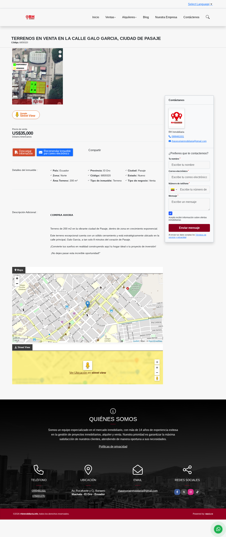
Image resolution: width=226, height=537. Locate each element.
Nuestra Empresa (166, 17)
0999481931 (178, 136)
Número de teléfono (179, 183)
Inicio (95, 17)
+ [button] (17, 278)
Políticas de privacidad (113, 446)
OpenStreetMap (155, 340)
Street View (27, 114)
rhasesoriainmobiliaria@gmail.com (189, 141)
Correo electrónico (179, 171)
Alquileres (128, 17)
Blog (146, 17)
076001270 (38, 495)
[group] (37, 76)
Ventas (109, 17)
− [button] (17, 283)
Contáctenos (191, 17)
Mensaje (173, 196)
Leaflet (136, 340)
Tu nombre (174, 158)
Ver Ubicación (78, 372)
